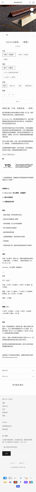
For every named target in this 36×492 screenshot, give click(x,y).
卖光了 (18, 101)
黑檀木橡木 (28, 86)
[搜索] (30, 2)
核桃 (20, 86)
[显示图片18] (21, 37)
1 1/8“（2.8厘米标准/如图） (11, 72)
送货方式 (5, 406)
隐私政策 (5, 429)
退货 (3, 409)
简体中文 (21, 463)
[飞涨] (32, 9)
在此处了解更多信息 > (9, 154)
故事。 (4, 416)
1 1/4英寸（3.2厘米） (9, 77)
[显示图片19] (23, 37)
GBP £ (13, 463)
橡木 (4, 86)
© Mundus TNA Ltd (18, 467)
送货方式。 (5, 370)
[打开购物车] (33, 2)
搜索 (3, 403)
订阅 (6, 453)
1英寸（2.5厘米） (8, 68)
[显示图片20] (25, 37)
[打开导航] (3, 2)
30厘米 (5, 59)
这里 (6, 180)
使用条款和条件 (7, 426)
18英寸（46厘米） (23, 55)
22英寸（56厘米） (8, 55)
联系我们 (5, 412)
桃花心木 (12, 86)
